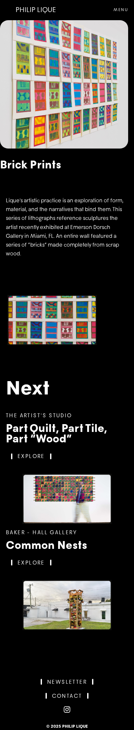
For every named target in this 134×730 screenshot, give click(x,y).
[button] (117, 9)
